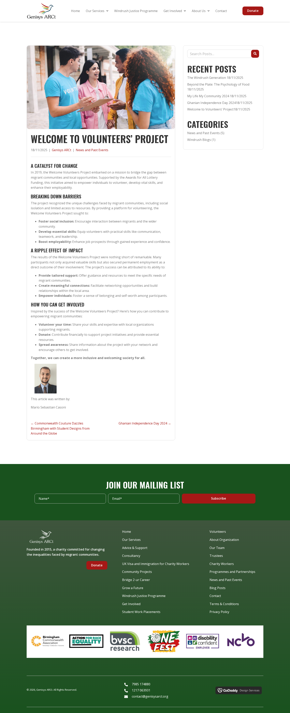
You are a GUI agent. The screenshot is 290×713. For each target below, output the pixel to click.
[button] (218, 499)
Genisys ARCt (61, 150)
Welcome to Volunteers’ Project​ (210, 109)
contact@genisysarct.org (150, 696)
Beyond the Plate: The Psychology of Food (218, 84)
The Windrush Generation (206, 77)
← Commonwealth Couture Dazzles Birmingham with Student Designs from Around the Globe (60, 428)
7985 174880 (141, 684)
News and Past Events (92, 150)
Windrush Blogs (199, 140)
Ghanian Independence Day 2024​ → (145, 423)
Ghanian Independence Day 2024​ (211, 103)
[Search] (255, 54)
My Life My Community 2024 (208, 96)
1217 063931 (141, 690)
